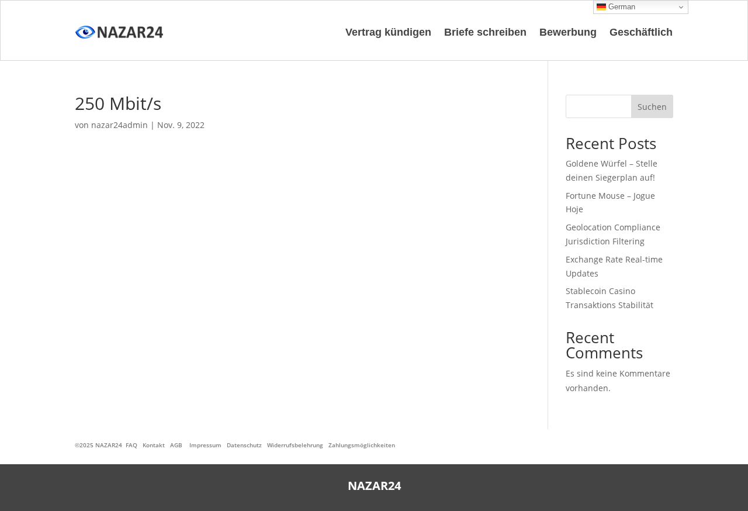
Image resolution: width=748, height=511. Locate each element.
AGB (176, 445)
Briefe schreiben (485, 32)
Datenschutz (244, 445)
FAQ (131, 445)
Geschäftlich (641, 32)
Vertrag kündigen (388, 32)
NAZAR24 (108, 445)
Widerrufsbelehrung (295, 445)
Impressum (205, 445)
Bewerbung (568, 32)
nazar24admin (119, 124)
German (620, 6)
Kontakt (154, 445)
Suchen (652, 106)
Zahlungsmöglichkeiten (361, 445)
